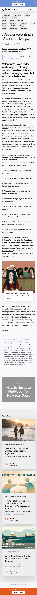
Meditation (23, 23)
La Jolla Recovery (9, 9)
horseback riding (20, 144)
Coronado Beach (13, 243)
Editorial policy (15, 58)
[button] (31, 9)
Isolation (13, 23)
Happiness (17, 15)
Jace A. (7, 44)
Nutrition (13, 26)
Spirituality (13, 29)
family (7, 497)
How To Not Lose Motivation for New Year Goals (18, 389)
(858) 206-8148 (18, 4)
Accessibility (22, 584)
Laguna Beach (10, 106)
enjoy (29, 101)
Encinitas (13, 133)
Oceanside (22, 133)
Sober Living (20, 444)
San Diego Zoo (26, 240)
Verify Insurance (18, 592)
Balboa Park (8, 240)
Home (4, 49)
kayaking (31, 144)
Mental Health (14, 497)
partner (4, 128)
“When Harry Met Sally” (23, 248)
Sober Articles (13, 49)
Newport (20, 106)
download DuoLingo (9, 120)
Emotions (7, 15)
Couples (8, 444)
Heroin (12, 20)
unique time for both (21, 325)
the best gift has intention (19, 91)
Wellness (24, 29)
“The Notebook (7, 251)
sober (10, 85)
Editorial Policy (15, 584)
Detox (13, 444)
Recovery (23, 497)
